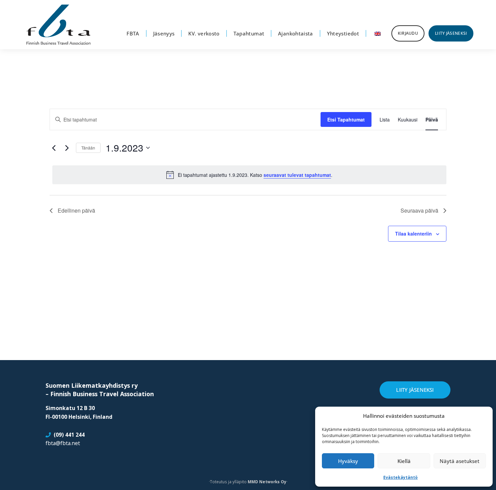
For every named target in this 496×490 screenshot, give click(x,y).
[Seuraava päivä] (67, 148)
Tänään (88, 148)
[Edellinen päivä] (54, 148)
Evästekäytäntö (400, 477)
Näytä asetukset (459, 461)
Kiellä (404, 461)
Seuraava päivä (419, 210)
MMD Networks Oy (267, 481)
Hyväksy (348, 461)
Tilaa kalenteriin (413, 233)
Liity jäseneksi (415, 389)
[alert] (249, 174)
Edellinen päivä (76, 210)
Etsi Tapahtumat (346, 119)
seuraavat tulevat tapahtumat (297, 174)
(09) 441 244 (69, 434)
